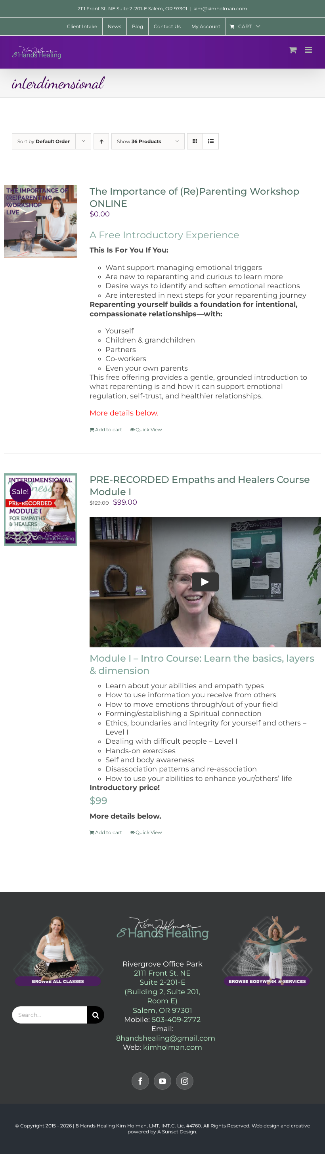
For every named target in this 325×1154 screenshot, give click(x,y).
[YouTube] (162, 1081)
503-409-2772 (176, 1019)
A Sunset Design (176, 1132)
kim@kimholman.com (220, 8)
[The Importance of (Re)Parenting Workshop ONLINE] (40, 221)
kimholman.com (172, 1047)
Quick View (149, 430)
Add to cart (108, 430)
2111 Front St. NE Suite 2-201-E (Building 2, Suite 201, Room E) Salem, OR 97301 (162, 992)
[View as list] (210, 141)
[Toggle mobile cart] (293, 50)
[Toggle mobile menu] (309, 50)
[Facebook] (140, 1081)
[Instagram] (184, 1081)
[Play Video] (205, 581)
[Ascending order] (101, 141)
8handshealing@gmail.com (165, 1038)
